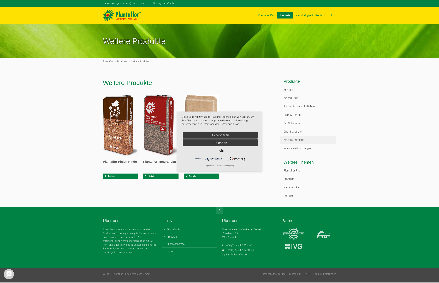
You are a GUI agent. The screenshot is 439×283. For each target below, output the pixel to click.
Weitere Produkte (293, 140)
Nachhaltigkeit (291, 187)
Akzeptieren (220, 135)
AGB (307, 273)
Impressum (295, 273)
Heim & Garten (292, 114)
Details (111, 176)
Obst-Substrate (292, 131)
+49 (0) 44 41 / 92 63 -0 (239, 245)
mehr (220, 150)
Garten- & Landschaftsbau (299, 106)
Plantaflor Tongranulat (159, 161)
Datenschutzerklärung (273, 273)
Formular (172, 251)
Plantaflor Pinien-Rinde (120, 161)
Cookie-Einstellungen (324, 273)
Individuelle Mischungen (297, 148)
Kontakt (288, 195)
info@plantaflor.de (165, 3)
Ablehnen (220, 143)
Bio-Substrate (291, 123)
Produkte (288, 179)
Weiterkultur (290, 98)
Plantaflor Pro (291, 170)
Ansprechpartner (176, 243)
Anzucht (288, 89)
